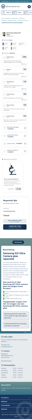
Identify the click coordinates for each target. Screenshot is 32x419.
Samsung (3, 20)
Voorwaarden (5, 405)
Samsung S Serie (12, 20)
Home (3, 18)
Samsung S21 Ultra (23, 20)
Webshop (8, 18)
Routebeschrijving (6, 361)
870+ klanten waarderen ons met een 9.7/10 (15, 1)
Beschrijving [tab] (18, 242)
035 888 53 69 (5, 345)
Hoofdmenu (5, 397)
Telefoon (21, 18)
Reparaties (15, 18)
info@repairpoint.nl (6, 346)
